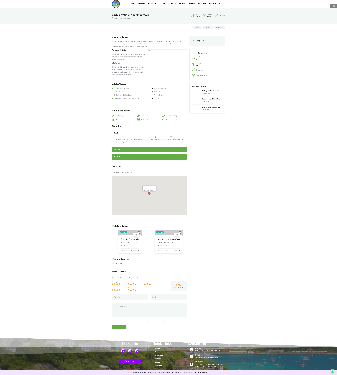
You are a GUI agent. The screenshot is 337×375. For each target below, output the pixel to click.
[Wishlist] (141, 232)
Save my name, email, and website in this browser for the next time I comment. (139, 322)
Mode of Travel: (118, 172)
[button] (149, 193)
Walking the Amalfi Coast (210, 91)
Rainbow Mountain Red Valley (211, 107)
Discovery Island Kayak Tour (130, 239)
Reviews (208, 27)
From (122, 245)
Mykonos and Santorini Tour (169, 239)
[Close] (154, 188)
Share (198, 27)
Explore (137, 250)
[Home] (116, 4)
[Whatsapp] (332, 371)
